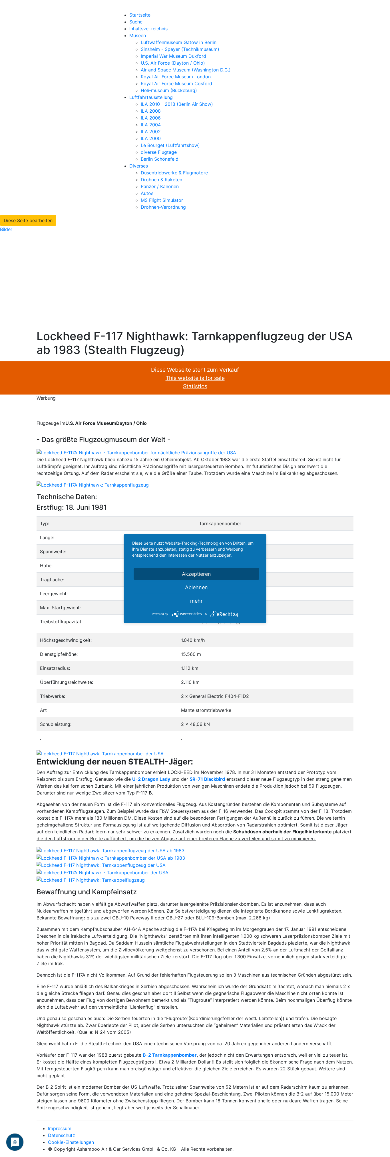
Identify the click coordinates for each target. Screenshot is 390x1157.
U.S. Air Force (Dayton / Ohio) (173, 63)
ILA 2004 (151, 125)
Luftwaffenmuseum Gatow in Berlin (178, 42)
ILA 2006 (151, 118)
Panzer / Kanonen (160, 186)
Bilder (6, 229)
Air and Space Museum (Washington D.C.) (186, 70)
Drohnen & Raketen (161, 179)
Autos (147, 193)
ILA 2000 (151, 138)
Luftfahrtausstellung (151, 97)
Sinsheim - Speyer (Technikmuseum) (180, 49)
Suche (135, 22)
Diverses (138, 166)
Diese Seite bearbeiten (28, 220)
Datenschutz (61, 1135)
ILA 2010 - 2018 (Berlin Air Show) (177, 104)
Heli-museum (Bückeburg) (169, 90)
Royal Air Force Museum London (176, 76)
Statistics (195, 386)
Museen (137, 35)
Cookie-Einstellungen (71, 1142)
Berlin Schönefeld (159, 159)
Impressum (59, 1128)
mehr (196, 601)
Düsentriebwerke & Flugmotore (174, 173)
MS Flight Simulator (162, 200)
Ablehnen (196, 587)
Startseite (139, 15)
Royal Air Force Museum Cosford (176, 83)
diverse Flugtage (159, 152)
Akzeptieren (196, 574)
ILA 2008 (151, 111)
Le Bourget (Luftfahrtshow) (170, 145)
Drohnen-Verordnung (163, 207)
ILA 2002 (151, 131)
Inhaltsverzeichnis (148, 28)
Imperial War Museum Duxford (173, 56)
